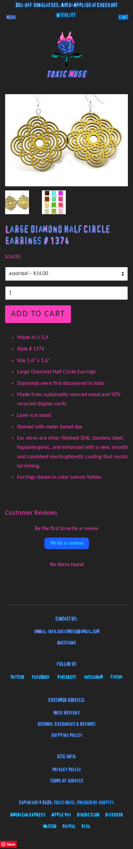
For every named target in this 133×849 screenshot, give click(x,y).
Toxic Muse (64, 802)
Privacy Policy (66, 769)
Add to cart (38, 314)
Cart (123, 17)
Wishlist (66, 15)
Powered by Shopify (95, 802)
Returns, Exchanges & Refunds (66, 724)
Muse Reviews (67, 713)
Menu (11, 17)
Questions (66, 643)
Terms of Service (66, 781)
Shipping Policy (66, 735)
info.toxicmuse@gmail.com (73, 631)
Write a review (66, 543)
